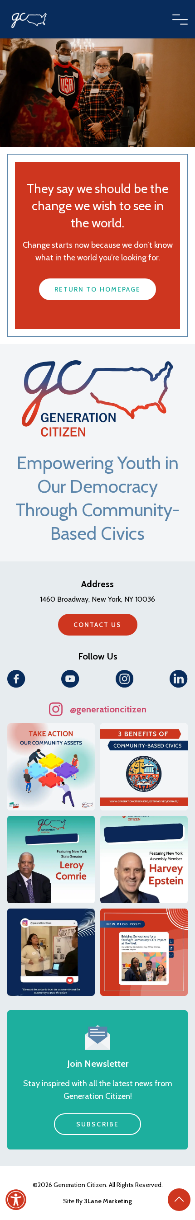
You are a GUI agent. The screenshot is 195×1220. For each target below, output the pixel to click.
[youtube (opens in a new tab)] (70, 679)
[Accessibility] (16, 1199)
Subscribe (97, 1124)
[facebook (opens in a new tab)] (16, 679)
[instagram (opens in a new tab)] (125, 679)
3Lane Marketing (108, 1201)
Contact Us (97, 625)
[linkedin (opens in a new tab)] (179, 679)
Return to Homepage (97, 289)
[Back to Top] (179, 1199)
